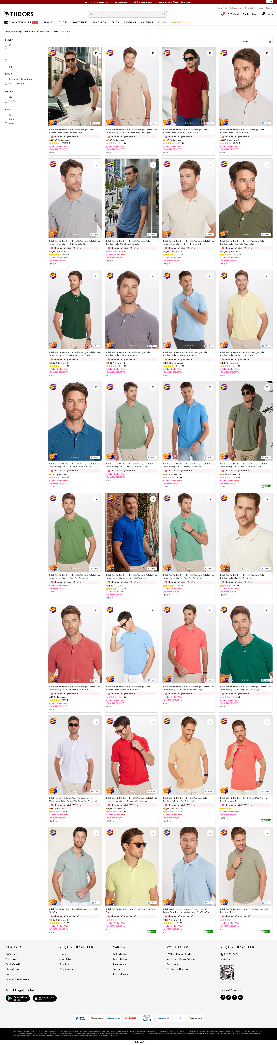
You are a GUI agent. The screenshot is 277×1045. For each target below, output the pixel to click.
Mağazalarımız (235, 8)
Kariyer (9, 974)
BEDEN (9, 40)
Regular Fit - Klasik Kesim (20, 79)
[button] (71, 123)
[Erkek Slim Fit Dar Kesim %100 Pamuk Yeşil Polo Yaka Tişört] (132, 866)
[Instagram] (234, 997)
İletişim (62, 954)
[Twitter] (228, 997)
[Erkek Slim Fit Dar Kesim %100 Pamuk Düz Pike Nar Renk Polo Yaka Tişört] (246, 755)
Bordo (11, 124)
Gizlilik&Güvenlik (13, 964)
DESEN (9, 92)
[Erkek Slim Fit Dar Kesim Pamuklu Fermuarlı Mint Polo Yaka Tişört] (75, 866)
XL (10, 63)
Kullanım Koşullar (120, 974)
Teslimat (117, 969)
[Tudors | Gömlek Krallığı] (18, 14)
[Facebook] (222, 997)
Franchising (11, 959)
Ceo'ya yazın (11, 954)
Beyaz (11, 119)
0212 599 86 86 (231, 954)
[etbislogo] (227, 973)
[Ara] (164, 14)
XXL (10, 67)
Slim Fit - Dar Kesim (18, 83)
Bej (10, 115)
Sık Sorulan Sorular (121, 954)
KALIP (8, 74)
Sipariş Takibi (222, 8)
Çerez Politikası (173, 964)
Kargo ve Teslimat (265, 8)
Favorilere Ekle (96, 53)
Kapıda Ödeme (120, 964)
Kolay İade (64, 964)
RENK (8, 110)
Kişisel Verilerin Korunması (17, 979)
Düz (10, 97)
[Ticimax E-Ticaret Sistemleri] (138, 1042)
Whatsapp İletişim (67, 969)
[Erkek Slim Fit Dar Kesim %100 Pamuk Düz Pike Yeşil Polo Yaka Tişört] (246, 866)
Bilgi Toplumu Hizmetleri (177, 969)
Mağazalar (225, 959)
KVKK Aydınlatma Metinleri (179, 954)
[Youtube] (240, 997)
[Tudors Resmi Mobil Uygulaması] (18, 998)
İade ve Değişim (249, 8)
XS (10, 45)
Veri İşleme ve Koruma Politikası (181, 959)
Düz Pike (12, 101)
